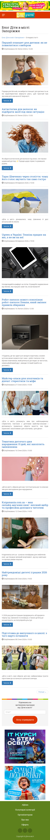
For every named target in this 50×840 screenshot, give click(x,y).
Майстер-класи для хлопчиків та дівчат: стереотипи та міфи (22, 380)
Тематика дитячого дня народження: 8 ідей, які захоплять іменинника (23, 444)
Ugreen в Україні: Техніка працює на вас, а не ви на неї (24, 236)
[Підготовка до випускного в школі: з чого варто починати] (25, 658)
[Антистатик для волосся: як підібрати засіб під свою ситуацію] (25, 137)
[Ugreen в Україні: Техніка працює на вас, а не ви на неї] (25, 262)
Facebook (20, 830)
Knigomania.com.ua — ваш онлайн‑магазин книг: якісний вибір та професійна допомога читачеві (25, 505)
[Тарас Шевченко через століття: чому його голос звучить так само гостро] (25, 201)
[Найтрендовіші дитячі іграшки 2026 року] (25, 597)
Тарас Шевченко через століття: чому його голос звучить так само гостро (25, 178)
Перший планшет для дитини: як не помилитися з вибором (24, 44)
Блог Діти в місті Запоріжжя (13, 38)
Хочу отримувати (25, 719)
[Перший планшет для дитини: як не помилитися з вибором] (25, 70)
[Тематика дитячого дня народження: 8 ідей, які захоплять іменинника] (25, 469)
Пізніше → (42, 692)
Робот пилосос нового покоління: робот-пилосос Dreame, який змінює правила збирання (24, 302)
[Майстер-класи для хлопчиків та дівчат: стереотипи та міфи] (25, 403)
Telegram (30, 830)
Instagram (25, 830)
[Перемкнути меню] (3, 15)
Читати (6, 101)
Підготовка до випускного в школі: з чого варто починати (24, 634)
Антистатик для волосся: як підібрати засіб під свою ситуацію (23, 110)
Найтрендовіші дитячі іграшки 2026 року (24, 574)
